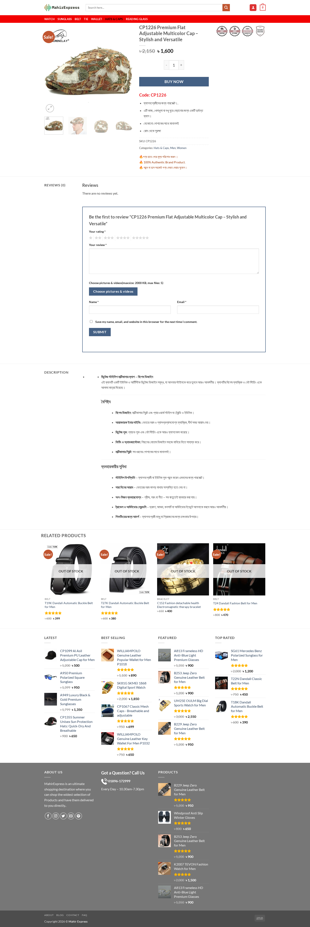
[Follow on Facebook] (48, 815)
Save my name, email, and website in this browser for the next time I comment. (146, 322)
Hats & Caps (114, 19)
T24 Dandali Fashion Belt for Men (235, 603)
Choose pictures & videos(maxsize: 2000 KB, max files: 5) (126, 283)
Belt (78, 19)
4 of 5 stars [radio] (122, 238)
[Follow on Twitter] (63, 815)
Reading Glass (137, 19)
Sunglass (65, 19)
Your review (98, 245)
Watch (49, 19)
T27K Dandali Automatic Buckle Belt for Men (125, 605)
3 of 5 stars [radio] (108, 238)
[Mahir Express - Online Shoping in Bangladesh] (61, 7)
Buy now (174, 81)
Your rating (97, 231)
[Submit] (226, 7)
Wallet (96, 19)
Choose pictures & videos (113, 291)
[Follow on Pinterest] (78, 815)
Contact (72, 915)
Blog (60, 915)
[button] (253, 7)
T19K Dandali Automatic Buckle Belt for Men (69, 605)
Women (181, 148)
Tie (86, 19)
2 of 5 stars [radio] (97, 238)
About (49, 915)
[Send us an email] (70, 815)
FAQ (84, 915)
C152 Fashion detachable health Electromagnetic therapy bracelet (179, 605)
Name (94, 302)
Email (181, 302)
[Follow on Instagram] (55, 815)
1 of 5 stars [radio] (90, 238)
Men (173, 148)
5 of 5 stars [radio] (140, 238)
